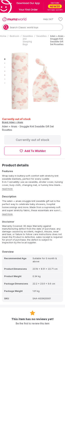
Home (3, 36)
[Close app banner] (62, 3)
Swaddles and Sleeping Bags (28, 40)
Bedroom (14, 36)
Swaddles (41, 36)
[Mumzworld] (14, 19)
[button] (46, 19)
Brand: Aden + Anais (12, 122)
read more (7, 189)
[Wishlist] (60, 19)
